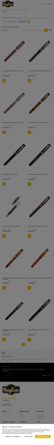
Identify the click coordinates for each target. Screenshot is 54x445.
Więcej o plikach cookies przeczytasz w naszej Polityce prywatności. (17, 433)
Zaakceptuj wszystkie (43, 436)
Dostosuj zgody (28, 436)
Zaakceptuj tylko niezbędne (12, 436)
